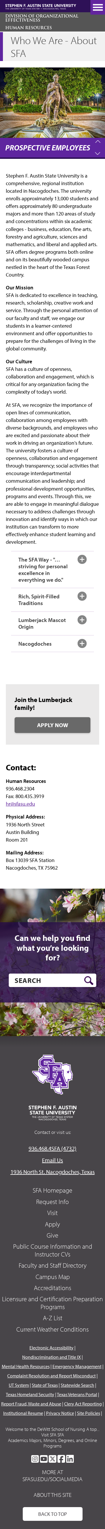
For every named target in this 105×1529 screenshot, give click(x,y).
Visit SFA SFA (52, 1435)
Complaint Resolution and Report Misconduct (51, 1376)
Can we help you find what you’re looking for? (52, 947)
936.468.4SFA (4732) (52, 1148)
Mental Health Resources (26, 1366)
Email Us (52, 1160)
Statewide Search (77, 1385)
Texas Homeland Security (30, 1394)
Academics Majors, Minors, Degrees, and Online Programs (52, 1443)
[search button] (88, 981)
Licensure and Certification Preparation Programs (52, 1303)
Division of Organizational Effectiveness (41, 18)
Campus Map (53, 1277)
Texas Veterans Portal (77, 1394)
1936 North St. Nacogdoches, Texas (52, 1171)
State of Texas (45, 1385)
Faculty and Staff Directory (53, 1265)
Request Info (52, 1202)
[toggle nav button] (97, 7)
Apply (52, 1224)
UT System (19, 1385)
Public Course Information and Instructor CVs (52, 1250)
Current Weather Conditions (52, 1329)
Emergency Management (77, 1366)
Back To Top (52, 1514)
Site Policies (88, 1413)
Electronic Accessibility (51, 1348)
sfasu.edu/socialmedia (52, 1479)
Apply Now (52, 725)
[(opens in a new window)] (35, 1459)
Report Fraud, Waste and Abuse (31, 1404)
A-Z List (52, 1318)
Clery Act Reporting (83, 1404)
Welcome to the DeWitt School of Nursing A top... (52, 1429)
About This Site (52, 1494)
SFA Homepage (52, 1190)
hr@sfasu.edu (20, 803)
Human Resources (28, 28)
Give (52, 1235)
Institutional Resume (23, 1413)
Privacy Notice (60, 1413)
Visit (52, 1213)
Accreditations (52, 1288)
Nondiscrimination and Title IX (51, 1357)
